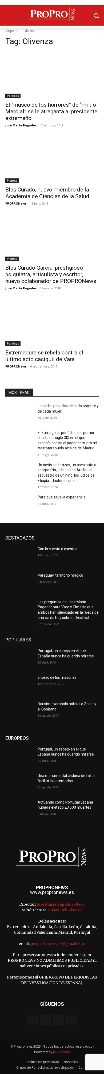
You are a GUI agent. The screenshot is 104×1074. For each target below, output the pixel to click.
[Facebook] (32, 1020)
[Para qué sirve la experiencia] (19, 504)
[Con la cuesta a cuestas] (19, 556)
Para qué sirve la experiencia (62, 497)
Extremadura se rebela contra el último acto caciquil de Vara (44, 355)
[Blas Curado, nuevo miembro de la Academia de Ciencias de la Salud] (52, 159)
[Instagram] (45, 1020)
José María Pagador (20, 125)
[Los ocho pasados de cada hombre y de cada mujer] (19, 413)
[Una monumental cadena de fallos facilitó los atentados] (19, 783)
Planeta (12, 180)
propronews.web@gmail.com (57, 943)
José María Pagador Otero (61, 904)
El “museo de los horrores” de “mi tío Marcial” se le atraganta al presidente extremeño (51, 111)
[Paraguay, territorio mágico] (19, 583)
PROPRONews (15, 203)
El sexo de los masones (57, 677)
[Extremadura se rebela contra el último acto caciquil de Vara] (52, 322)
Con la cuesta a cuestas (57, 549)
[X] (58, 1020)
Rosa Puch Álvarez (65, 910)
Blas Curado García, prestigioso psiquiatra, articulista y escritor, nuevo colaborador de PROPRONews (50, 274)
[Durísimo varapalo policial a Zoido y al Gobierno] (19, 711)
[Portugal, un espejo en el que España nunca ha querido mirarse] (19, 658)
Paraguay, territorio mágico (60, 575)
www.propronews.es (52, 892)
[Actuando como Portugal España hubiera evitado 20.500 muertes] (19, 810)
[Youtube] (71, 1020)
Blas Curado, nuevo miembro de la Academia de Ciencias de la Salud (47, 192)
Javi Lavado (61, 1052)
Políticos (13, 96)
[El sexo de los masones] (19, 685)
